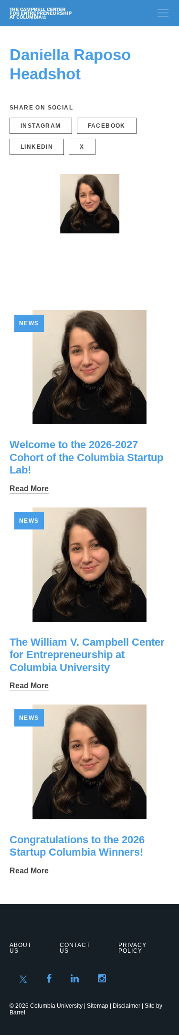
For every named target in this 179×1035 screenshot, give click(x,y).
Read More (29, 488)
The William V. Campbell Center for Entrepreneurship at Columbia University (87, 654)
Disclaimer (126, 1005)
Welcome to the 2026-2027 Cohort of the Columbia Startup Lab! (86, 457)
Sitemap (97, 1005)
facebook (107, 125)
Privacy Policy (132, 948)
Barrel (17, 1012)
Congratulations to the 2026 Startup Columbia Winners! (77, 846)
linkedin (37, 146)
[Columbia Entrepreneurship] (61, 13)
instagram (41, 125)
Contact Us (75, 948)
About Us (21, 948)
